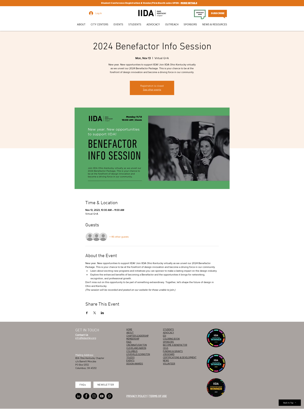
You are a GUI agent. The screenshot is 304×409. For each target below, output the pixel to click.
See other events (152, 89)
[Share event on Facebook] (86, 313)
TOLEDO (130, 357)
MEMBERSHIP (132, 339)
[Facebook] (86, 396)
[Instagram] (94, 396)
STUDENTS (168, 329)
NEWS (166, 360)
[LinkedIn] (78, 396)
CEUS (165, 348)
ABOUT (130, 332)
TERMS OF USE (158, 396)
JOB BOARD (168, 354)
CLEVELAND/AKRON (136, 348)
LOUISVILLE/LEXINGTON (138, 354)
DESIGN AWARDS (134, 363)
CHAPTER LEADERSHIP (137, 336)
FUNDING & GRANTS (173, 351)
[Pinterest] (109, 396)
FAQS (128, 342)
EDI (164, 336)
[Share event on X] (94, 313)
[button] (81, 24)
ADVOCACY (168, 332)
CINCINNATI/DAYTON (136, 345)
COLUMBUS (132, 351)
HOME (129, 329)
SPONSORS (168, 342)
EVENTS (130, 360)
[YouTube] (102, 396)
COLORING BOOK (171, 339)
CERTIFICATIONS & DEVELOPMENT (179, 357)
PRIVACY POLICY (136, 396)
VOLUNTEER (169, 363)
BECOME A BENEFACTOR (175, 345)
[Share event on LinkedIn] (102, 313)
